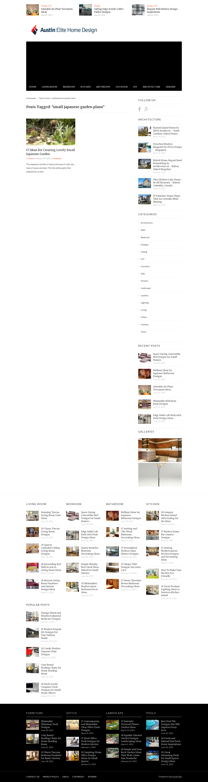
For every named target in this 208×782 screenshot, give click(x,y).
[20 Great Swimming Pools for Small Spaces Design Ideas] (152, 756)
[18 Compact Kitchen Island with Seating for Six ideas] (152, 516)
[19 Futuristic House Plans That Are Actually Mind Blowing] (144, 199)
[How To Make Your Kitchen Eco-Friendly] (152, 574)
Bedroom (69, 86)
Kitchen (86, 86)
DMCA (66, 776)
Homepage (31, 98)
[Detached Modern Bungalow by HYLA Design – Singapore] (144, 147)
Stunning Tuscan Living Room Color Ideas (51, 515)
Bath (143, 230)
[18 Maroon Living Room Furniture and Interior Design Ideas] (32, 584)
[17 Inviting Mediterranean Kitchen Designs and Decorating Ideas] (152, 551)
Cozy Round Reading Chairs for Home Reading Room (51, 669)
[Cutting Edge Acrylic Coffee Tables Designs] (85, 10)
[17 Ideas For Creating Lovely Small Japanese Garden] (50, 132)
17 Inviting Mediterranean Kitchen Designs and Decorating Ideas (170, 554)
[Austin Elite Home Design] (63, 29)
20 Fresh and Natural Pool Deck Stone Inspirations (171, 741)
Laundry (144, 295)
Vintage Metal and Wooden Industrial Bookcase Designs (51, 616)
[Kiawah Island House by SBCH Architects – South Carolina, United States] (144, 131)
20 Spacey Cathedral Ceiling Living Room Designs (50, 549)
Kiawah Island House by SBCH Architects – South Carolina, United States (166, 130)
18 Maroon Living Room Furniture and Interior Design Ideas (50, 585)
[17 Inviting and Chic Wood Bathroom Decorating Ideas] (112, 532)
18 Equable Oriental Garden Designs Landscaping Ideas (131, 738)
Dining (144, 252)
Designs (44, 6)
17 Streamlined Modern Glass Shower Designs (129, 551)
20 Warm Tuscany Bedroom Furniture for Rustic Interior (51, 755)
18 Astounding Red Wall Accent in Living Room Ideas (51, 567)
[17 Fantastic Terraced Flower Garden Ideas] (112, 725)
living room (49, 86)
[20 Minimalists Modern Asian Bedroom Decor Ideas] (72, 587)
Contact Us (32, 776)
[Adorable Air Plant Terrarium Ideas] (32, 10)
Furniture (145, 266)
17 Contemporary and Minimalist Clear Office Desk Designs (90, 726)
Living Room (36, 504)
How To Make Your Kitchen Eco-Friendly (171, 573)
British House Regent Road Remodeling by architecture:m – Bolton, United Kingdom (167, 165)
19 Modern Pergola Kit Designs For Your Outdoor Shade (51, 633)
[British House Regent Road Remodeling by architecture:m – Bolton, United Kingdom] (144, 164)
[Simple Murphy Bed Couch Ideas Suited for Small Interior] (72, 568)
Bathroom (103, 86)
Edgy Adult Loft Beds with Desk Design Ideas (167, 417)
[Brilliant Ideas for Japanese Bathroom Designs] (144, 374)
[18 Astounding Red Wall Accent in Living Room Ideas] (32, 568)
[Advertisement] (104, 61)
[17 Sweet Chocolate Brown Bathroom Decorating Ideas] (112, 584)
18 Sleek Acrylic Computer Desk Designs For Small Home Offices (51, 688)
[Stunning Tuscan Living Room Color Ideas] (32, 516)
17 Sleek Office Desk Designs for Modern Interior (90, 741)
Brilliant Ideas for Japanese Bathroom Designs (163, 373)
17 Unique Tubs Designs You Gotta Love (131, 567)
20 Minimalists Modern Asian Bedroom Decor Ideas (89, 588)
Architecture (151, 86)
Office (144, 317)
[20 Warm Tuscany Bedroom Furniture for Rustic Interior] (32, 756)
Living (144, 310)
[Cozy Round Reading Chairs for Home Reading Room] (32, 668)
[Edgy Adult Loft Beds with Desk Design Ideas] (144, 419)
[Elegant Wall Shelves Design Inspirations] (138, 10)
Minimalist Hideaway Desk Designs (164, 402)
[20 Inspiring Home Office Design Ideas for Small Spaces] (72, 756)
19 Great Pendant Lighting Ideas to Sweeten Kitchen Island (170, 591)
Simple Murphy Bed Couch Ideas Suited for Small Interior (90, 568)
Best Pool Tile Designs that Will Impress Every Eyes (170, 726)
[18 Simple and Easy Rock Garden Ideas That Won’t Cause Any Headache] (112, 753)
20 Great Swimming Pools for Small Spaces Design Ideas (170, 757)
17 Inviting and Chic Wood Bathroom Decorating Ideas (130, 533)
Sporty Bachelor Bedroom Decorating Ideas (90, 551)
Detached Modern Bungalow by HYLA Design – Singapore (167, 147)
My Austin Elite (176, 776)
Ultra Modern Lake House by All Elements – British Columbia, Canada (167, 182)
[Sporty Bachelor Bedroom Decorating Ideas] (72, 551)
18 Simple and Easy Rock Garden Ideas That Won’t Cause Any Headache (131, 754)
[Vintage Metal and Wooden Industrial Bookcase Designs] (32, 616)
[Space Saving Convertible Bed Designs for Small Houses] (144, 357)
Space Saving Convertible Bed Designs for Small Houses (166, 357)
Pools (143, 331)
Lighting (145, 302)
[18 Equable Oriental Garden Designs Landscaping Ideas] (112, 739)
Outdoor (122, 86)
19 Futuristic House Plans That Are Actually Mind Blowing (166, 199)
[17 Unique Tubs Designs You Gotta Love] (112, 568)
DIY (50, 6)
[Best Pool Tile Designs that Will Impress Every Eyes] (152, 725)
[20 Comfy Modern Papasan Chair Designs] (32, 652)
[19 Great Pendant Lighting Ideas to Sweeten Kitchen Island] (152, 590)
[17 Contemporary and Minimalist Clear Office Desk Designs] (72, 725)
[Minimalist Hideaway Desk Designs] (144, 404)
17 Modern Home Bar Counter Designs (170, 534)
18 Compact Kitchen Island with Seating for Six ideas (169, 517)
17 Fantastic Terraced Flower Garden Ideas (130, 724)
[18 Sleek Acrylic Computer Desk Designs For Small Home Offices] (32, 687)
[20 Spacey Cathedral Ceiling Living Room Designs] (32, 548)
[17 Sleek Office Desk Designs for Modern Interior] (72, 742)
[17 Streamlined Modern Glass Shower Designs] (112, 551)
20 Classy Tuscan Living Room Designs (50, 531)
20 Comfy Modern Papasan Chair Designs (50, 651)
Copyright (78, 776)
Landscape (57, 158)
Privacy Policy (51, 776)
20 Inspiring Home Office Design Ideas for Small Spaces (91, 757)
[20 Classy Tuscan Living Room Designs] (32, 532)
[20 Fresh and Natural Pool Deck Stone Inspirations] (152, 742)
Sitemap (92, 776)
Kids (143, 273)
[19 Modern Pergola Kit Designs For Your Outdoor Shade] (32, 633)
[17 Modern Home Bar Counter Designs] (152, 535)
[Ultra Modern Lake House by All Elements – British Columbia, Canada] (144, 183)
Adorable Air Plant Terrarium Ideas (163, 388)
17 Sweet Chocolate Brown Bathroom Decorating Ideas (131, 583)
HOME (32, 86)
